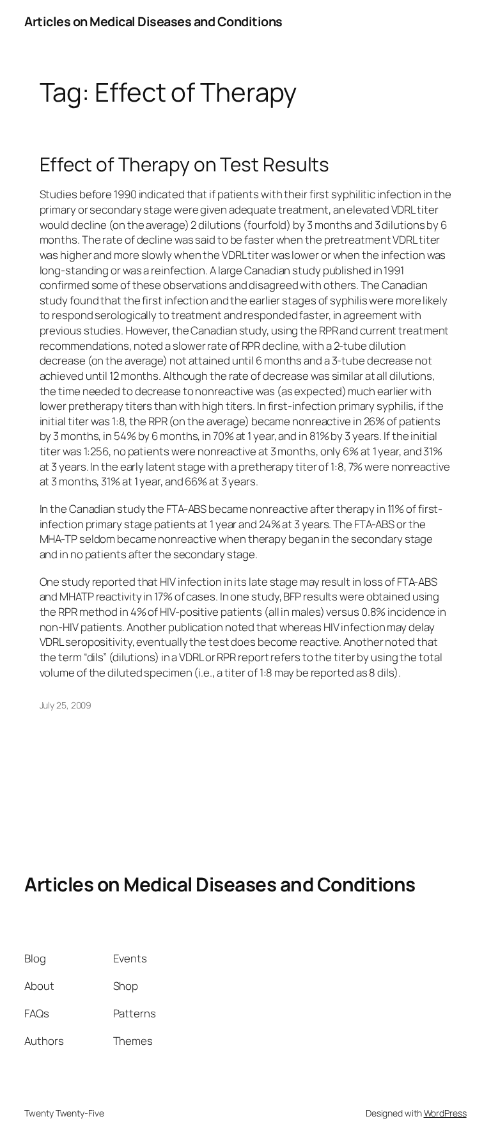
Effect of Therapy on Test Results (185, 164)
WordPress (445, 1113)
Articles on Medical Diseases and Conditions (153, 21)
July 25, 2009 (66, 705)
